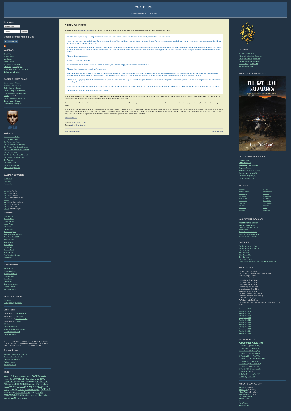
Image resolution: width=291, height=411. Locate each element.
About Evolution (244, 405)
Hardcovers (7, 181)
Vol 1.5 (6, 200)
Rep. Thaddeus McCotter (12, 255)
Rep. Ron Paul (9, 252)
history (13, 386)
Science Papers (9, 62)
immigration (31, 386)
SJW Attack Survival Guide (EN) (249, 170)
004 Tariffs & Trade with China (14, 157)
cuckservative (30, 381)
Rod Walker (242, 189)
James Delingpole (10, 232)
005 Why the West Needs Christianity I (17, 155)
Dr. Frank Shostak (21, 319)
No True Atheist (244, 394)
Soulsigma (7, 69)
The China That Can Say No (13, 357)
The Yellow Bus (244, 250)
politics (45, 389)
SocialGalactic (255, 61)
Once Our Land (244, 257)
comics (41, 378)
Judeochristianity (75, 125)
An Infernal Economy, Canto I (248, 246)
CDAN (256, 64)
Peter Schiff (19, 316)
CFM (251, 64)
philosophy (34, 389)
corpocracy (19, 381)
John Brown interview (11, 284)
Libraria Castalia (9, 93)
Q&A (246, 66)
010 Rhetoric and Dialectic (12, 142)
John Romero (8, 242)
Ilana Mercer (8, 279)
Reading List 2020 (245, 315)
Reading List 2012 (245, 329)
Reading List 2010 (245, 333)
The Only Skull (23, 69)
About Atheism (243, 403)
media (14, 389)
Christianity (19, 379)
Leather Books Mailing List (12, 104)
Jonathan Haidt (9, 239)
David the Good (267, 196)
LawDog (265, 208)
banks (29, 376)
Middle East (21, 390)
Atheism (241, 387)
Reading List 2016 (245, 320)
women (18, 398)
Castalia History (20, 91)
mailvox (46, 386)
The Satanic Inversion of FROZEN (15, 354)
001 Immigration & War (11, 165)
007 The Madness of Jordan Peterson (16, 150)
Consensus (242, 401)
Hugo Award (21, 387)
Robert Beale (242, 208)
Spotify (20, 67)
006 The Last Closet (10, 152)
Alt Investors (8, 281)
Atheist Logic (243, 390)
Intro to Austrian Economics (248, 236)
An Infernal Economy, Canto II (249, 248)
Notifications (250, 56)
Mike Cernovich (243, 196)
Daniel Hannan (9, 221)
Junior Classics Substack (12, 88)
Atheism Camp (244, 399)
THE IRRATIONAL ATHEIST (248, 223)
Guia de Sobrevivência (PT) (248, 178)
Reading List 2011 (245, 331)
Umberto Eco (8, 216)
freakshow (43, 384)
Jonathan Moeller (267, 191)
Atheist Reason (244, 392)
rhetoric (6, 392)
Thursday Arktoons (217, 131)
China (12, 379)
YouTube (17, 168)
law (40, 386)
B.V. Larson (266, 198)
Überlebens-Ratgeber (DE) (247, 176)
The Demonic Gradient (72, 131)
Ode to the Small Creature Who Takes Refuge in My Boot (258, 261)
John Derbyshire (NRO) (11, 237)
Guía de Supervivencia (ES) (248, 173)
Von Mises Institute (10, 326)
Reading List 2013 (245, 327)
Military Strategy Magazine (13, 303)
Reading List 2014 (245, 324)
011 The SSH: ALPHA (11, 139)
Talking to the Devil (10, 274)
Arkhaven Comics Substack (13, 85)
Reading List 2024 (245, 309)
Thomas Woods (9, 250)
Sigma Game (250, 53)
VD (85, 122)
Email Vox (7, 54)
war (13, 397)
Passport (18, 321)
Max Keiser (7, 257)
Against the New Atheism (247, 225)
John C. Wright (243, 194)
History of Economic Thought (248, 227)
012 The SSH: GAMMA (11, 137)
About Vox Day (9, 56)
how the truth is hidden (85, 30)
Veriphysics (8, 59)
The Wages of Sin (10, 365)
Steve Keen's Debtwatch (12, 332)
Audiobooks (8, 179)
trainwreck (21, 395)
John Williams (8, 245)
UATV (241, 59)
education (31, 384)
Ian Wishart (7, 226)
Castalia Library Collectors (12, 101)
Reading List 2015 (245, 322)
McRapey (6, 390)
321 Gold (7, 324)
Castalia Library (244, 61)
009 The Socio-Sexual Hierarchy (14, 144)
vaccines (33, 395)
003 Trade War (9, 160)
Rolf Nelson (266, 194)
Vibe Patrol (7, 67)
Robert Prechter (20, 313)
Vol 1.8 (6, 206)
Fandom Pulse (243, 64)
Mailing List (21, 98)
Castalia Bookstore (10, 98)
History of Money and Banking (249, 234)
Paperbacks (8, 184)
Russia (12, 392)
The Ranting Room (10, 289)
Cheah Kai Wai (267, 201)
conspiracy (9, 381)
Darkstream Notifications (12, 72)
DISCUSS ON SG (71, 118)
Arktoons (242, 56)
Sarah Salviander (267, 203)
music (27, 390)
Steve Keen (266, 205)
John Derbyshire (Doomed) (12, 234)
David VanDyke (243, 198)
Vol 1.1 (6, 191)
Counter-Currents (9, 286)
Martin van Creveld (244, 191)
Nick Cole (265, 189)
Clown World (30, 379)
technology (10, 394)
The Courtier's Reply (245, 396)
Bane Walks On (244, 252)
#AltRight (7, 376)
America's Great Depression (248, 232)
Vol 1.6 (6, 202)
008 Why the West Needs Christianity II (17, 147)
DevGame (7, 300)
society (33, 392)
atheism (23, 376)
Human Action (243, 230)
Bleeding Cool (8, 268)
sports (39, 392)
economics (21, 383)
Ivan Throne (242, 205)
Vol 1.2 (6, 193)
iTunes (15, 67)
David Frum (8, 247)
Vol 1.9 (6, 209)
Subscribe (258, 56)
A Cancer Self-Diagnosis (12, 359)
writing (24, 398)
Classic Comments (10, 334)
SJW (27, 392)
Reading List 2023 (245, 311)
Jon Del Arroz (266, 210)
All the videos (8, 168)
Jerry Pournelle (243, 201)
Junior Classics (21, 93)
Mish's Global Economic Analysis (15, 329)
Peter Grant (242, 203)
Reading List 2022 (245, 313)
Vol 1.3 (6, 195)
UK (28, 395)
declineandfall (11, 384)
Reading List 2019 (245, 318)
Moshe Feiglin (8, 224)
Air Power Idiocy (9, 362)
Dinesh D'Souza (9, 229)
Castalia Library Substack (12, 83)
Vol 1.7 (6, 204)
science (19, 392)
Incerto (6, 96)
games (6, 387)
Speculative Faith (9, 271)
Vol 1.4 (6, 198)
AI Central (242, 53)
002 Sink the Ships (10, 163)
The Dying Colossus (245, 259)
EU (37, 384)
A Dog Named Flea (245, 255)
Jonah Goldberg (9, 219)
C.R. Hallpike (242, 210)
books (35, 375)
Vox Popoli (145, 6)
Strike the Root (9, 276)
